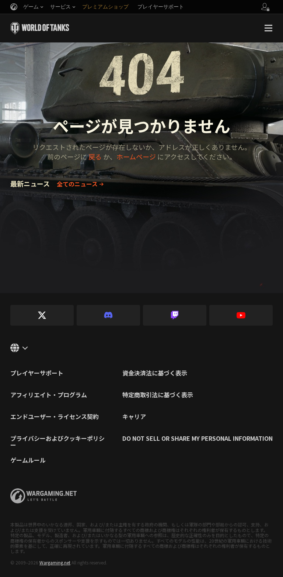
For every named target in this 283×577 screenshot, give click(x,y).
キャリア (134, 417)
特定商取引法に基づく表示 (157, 395)
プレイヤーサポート (36, 373)
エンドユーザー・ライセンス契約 (54, 417)
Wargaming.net (54, 562)
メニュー (268, 28)
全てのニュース (77, 183)
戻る (95, 156)
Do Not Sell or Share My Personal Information (197, 439)
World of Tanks (39, 28)
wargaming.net (43, 496)
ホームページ (136, 156)
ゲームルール (28, 460)
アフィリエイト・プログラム (48, 395)
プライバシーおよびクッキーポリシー (57, 441)
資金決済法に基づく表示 (154, 373)
